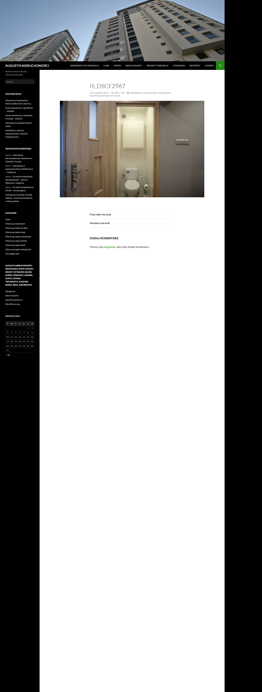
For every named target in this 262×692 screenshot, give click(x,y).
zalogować (109, 246)
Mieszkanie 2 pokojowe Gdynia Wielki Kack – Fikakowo (19, 169)
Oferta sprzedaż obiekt (16, 240)
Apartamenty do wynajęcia (84, 65)
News (8, 219)
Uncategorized (12, 253)
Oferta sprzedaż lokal (15, 232)
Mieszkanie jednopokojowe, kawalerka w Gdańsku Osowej (18, 158)
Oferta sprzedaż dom (15, 223)
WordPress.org (12, 304)
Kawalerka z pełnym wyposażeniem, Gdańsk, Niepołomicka (16, 133)
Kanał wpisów (11, 295)
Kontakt (209, 65)
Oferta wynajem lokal (15, 245)
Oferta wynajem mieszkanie (18, 249)
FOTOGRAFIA (179, 65)
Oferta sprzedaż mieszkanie (18, 236)
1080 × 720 (119, 93)
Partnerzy (194, 65)
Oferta (117, 65)
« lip (8, 355)
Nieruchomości (133, 65)
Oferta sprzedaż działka (16, 228)
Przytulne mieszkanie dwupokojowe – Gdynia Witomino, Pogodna (18, 179)
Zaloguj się (10, 291)
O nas (106, 65)
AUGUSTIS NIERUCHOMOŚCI (27, 66)
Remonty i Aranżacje (157, 65)
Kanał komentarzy (13, 299)
